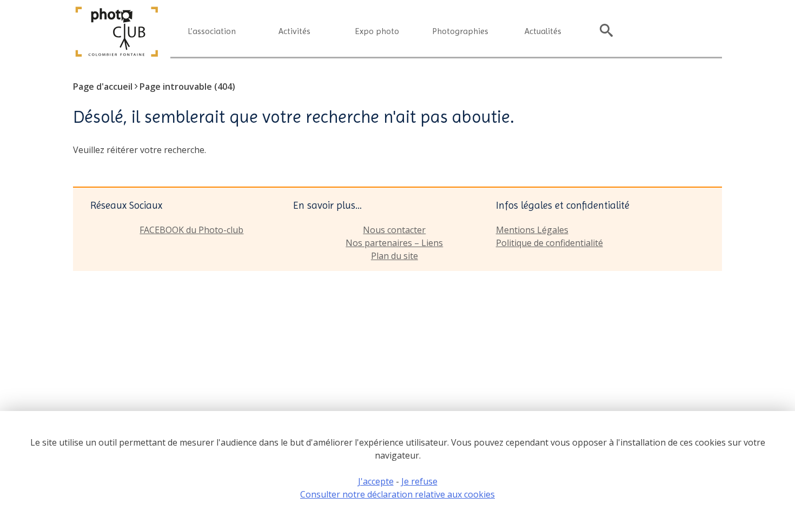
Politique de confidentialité (549, 243)
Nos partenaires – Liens (394, 243)
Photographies (460, 31)
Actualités (543, 31)
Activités (294, 31)
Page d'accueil (102, 86)
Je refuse (419, 481)
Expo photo (377, 31)
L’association (212, 31)
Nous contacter (394, 230)
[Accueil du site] (117, 55)
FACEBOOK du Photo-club (191, 230)
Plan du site (394, 256)
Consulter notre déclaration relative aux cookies (397, 494)
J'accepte (376, 481)
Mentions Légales (532, 230)
